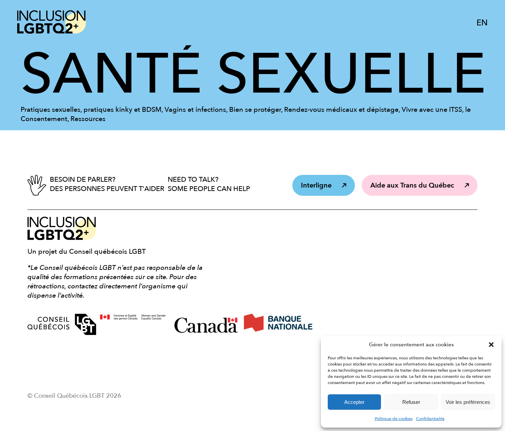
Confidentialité (430, 418)
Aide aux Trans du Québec (412, 185)
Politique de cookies (394, 418)
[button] (491, 344)
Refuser (411, 402)
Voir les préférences (468, 402)
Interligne (316, 185)
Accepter (354, 402)
